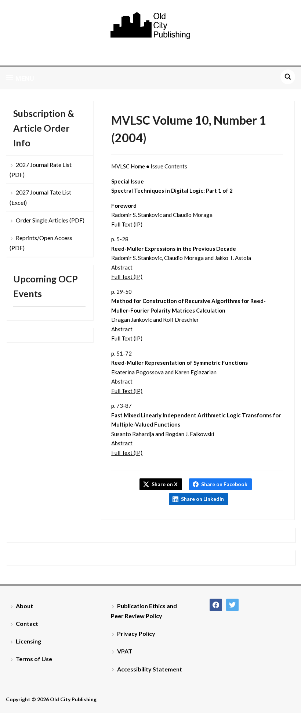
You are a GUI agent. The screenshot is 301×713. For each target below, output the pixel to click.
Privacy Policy (136, 633)
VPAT (124, 651)
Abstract (122, 267)
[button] (20, 78)
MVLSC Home (128, 166)
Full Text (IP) (126, 224)
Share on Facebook (224, 484)
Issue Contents (168, 166)
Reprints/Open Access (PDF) (41, 242)
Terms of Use (34, 658)
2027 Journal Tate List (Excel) (40, 197)
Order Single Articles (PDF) (50, 220)
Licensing (28, 641)
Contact (27, 623)
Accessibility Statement (149, 669)
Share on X (165, 484)
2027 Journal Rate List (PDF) (41, 169)
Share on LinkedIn (202, 499)
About (24, 605)
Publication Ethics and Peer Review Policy (144, 610)
